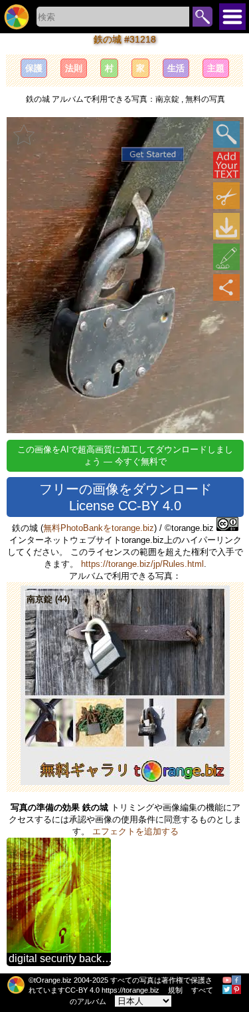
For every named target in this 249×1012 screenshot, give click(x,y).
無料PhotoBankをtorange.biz (98, 528)
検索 (202, 17)
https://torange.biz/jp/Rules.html (142, 564)
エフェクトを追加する (135, 831)
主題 (215, 68)
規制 (175, 990)
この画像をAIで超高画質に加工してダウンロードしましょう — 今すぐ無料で (125, 455)
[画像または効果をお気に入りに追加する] (24, 134)
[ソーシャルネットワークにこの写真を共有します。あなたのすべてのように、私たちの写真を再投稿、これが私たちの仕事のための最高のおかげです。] (226, 287)
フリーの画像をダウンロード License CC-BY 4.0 (125, 497)
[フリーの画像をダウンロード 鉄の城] (226, 226)
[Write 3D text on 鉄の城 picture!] (226, 165)
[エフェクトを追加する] (226, 257)
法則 (73, 68)
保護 (33, 68)
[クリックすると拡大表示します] (226, 134)
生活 (176, 68)
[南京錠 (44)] (125, 782)
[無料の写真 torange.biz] (16, 16)
